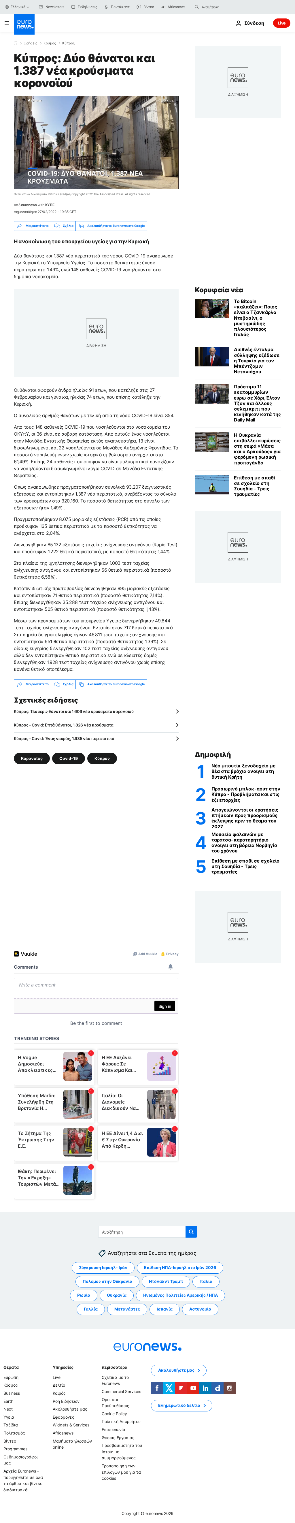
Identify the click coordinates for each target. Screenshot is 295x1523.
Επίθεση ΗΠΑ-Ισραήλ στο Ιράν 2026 (180, 1267)
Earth (8, 1400)
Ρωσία (83, 1295)
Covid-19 (68, 758)
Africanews (63, 1432)
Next (8, 1409)
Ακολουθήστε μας (70, 1409)
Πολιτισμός (14, 1432)
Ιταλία (206, 1281)
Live (282, 22)
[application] (96, 142)
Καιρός (59, 1393)
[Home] (15, 43)
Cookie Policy (114, 1413)
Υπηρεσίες (63, 1367)
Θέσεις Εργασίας (118, 1437)
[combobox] (226, 7)
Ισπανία (165, 1308)
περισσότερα (114, 1367)
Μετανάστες (127, 1308)
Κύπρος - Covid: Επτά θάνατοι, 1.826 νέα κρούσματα (63, 724)
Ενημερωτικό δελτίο (179, 1405)
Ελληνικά (18, 7)
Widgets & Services (71, 1424)
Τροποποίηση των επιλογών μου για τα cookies (121, 1472)
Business (11, 1393)
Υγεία (8, 1417)
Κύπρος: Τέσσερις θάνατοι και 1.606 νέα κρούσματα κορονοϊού (74, 711)
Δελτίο (59, 1385)
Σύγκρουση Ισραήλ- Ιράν (103, 1267)
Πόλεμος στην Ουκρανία (107, 1281)
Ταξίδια (10, 1424)
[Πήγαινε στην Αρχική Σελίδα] (24, 24)
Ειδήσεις (30, 43)
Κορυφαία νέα (219, 290)
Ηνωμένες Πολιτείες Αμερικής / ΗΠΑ (180, 1295)
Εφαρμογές (63, 1417)
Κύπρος (68, 43)
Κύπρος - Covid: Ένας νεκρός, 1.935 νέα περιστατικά (64, 738)
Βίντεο (9, 1440)
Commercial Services (121, 1391)
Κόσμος (50, 43)
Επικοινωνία (113, 1429)
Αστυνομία (200, 1308)
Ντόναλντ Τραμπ (166, 1281)
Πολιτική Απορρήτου (121, 1421)
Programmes (15, 1448)
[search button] (196, 7)
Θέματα (10, 1367)
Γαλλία (91, 1308)
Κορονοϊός (32, 758)
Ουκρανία (116, 1295)
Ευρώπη (10, 1377)
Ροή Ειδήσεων (66, 1400)
